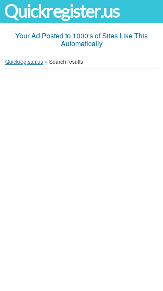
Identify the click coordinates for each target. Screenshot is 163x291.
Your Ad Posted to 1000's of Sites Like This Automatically (81, 39)
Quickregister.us (62, 11)
